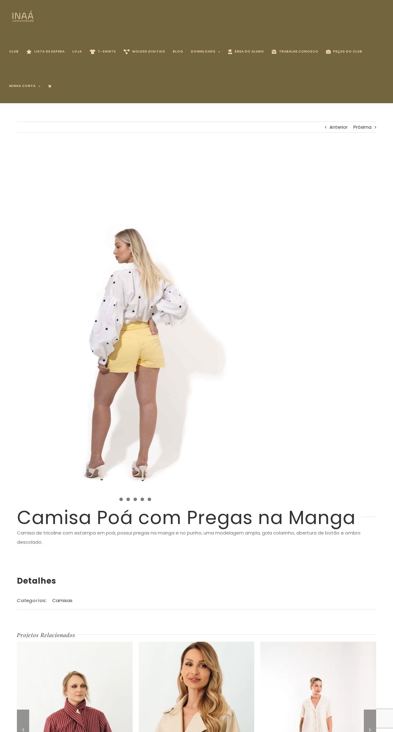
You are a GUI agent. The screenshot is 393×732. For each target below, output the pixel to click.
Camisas (62, 600)
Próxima (362, 127)
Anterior (338, 127)
